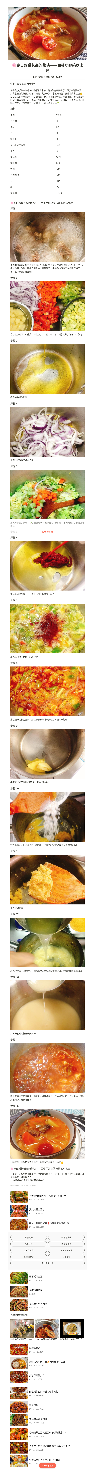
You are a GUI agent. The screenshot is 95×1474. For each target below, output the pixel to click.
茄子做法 (66, 1257)
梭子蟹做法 (66, 1244)
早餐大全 (29, 1237)
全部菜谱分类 (47, 1263)
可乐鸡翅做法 (66, 1250)
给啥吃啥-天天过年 (26, 83)
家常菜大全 (29, 1250)
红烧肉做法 (29, 1257)
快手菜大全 (66, 1237)
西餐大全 (29, 1244)
